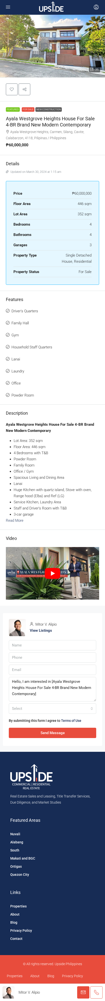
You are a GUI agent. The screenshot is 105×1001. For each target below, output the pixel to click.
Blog (13, 922)
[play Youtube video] (52, 573)
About (15, 914)
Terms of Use (71, 721)
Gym (15, 335)
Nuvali (15, 834)
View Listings (41, 630)
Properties (18, 906)
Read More (14, 520)
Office (16, 383)
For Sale (28, 109)
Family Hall (20, 323)
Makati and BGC (22, 858)
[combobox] (52, 708)
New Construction (48, 109)
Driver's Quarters (24, 311)
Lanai (15, 359)
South (14, 850)
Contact (16, 939)
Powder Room (22, 395)
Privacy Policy (21, 930)
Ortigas (16, 866)
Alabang (16, 842)
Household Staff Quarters (31, 347)
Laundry (17, 371)
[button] (12, 89)
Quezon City (19, 875)
